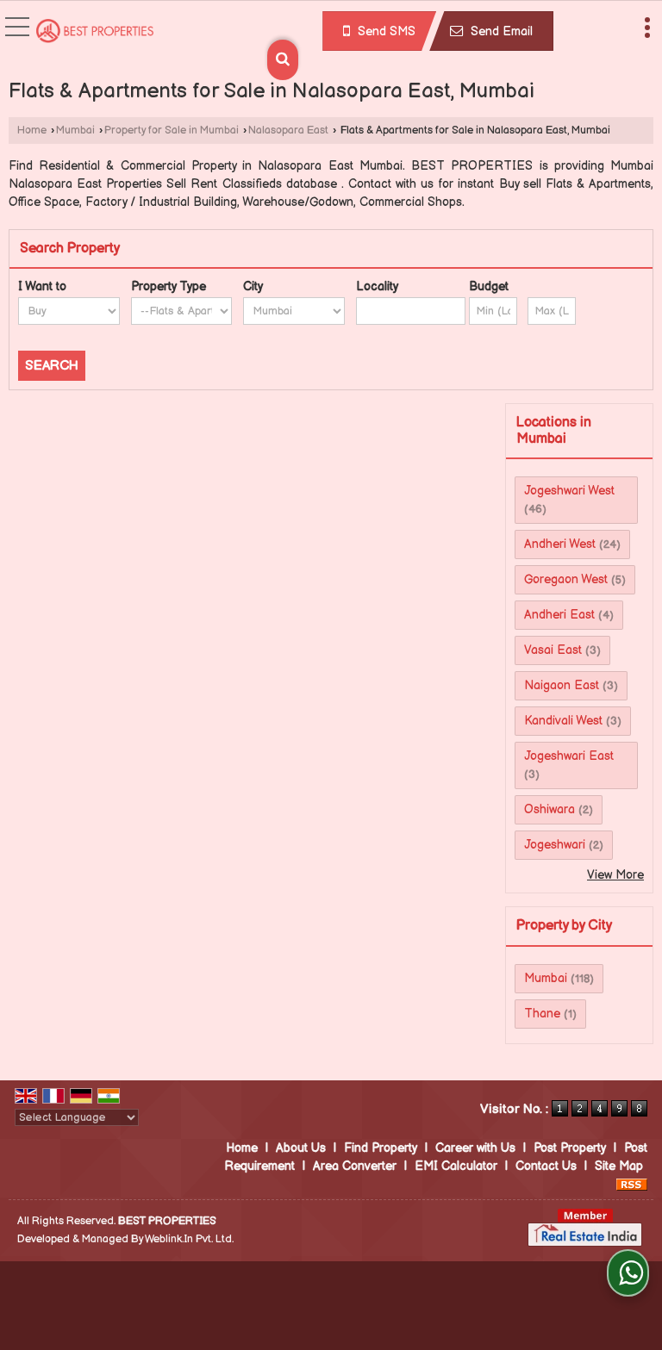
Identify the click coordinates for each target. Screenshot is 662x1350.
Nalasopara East (288, 130)
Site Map (619, 1166)
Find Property (380, 1148)
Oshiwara (549, 809)
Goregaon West (566, 579)
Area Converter (355, 1166)
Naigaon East (561, 685)
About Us (301, 1148)
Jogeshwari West (569, 490)
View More (615, 875)
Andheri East (559, 614)
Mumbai (75, 130)
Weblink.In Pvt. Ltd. (189, 1239)
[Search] (282, 60)
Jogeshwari (554, 844)
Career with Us (475, 1148)
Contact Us (546, 1166)
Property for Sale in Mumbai (171, 130)
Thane (542, 1013)
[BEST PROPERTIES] (94, 33)
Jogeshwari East (569, 756)
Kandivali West (563, 720)
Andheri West (560, 544)
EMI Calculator (456, 1166)
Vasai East (553, 650)
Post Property (570, 1148)
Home (32, 130)
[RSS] (631, 1184)
